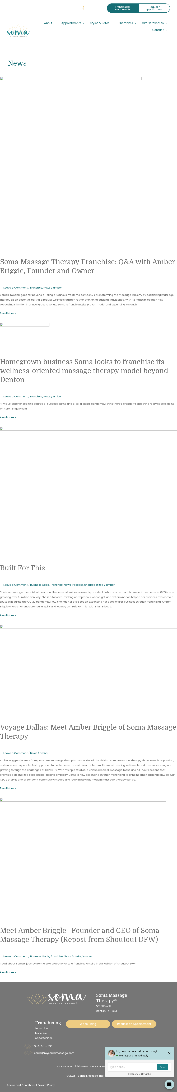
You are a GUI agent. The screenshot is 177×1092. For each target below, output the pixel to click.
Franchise (36, 287)
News (47, 287)
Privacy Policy (46, 1085)
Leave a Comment (15, 287)
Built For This (22, 568)
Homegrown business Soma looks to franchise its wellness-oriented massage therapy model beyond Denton (84, 371)
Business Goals (39, 585)
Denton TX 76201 (106, 1011)
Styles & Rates (99, 23)
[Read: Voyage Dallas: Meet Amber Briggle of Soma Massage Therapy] (88, 672)
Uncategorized (93, 585)
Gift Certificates (153, 23)
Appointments (71, 23)
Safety (76, 956)
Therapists (125, 23)
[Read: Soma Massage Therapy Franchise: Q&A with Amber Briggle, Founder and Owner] (71, 165)
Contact (158, 30)
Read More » (8, 313)
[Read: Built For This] (88, 493)
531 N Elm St (103, 1006)
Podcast (77, 585)
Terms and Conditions (21, 1085)
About (48, 23)
